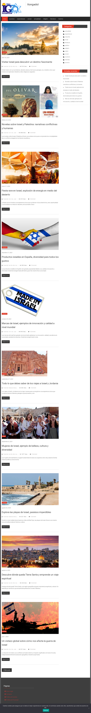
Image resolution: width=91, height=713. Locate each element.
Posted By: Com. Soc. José (9, 132)
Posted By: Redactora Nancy (10, 387)
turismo (60, 19)
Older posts (7, 670)
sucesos (11, 19)
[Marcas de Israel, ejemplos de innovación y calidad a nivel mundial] (23, 300)
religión (45, 19)
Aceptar (46, 710)
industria (4, 247)
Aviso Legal (9, 691)
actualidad (37, 19)
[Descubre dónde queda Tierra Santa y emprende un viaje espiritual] (30, 551)
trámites (67, 59)
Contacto (9, 694)
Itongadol (33, 4)
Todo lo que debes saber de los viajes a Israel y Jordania (30, 383)
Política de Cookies (11, 697)
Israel (66, 39)
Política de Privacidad (12, 700)
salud (66, 51)
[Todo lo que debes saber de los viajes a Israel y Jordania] (24, 363)
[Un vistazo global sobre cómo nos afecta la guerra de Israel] (30, 618)
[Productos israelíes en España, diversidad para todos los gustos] (30, 234)
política (4, 631)
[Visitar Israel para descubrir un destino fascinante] (30, 39)
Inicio (4, 19)
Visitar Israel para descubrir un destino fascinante (27, 62)
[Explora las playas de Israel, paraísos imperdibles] (30, 489)
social (29, 19)
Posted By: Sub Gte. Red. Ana (10, 66)
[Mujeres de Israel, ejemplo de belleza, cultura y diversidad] (30, 422)
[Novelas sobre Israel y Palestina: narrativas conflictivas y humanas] (30, 101)
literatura (53, 19)
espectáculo (21, 19)
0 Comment (34, 66)
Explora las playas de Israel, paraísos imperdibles (26, 512)
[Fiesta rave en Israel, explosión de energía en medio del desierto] (30, 167)
